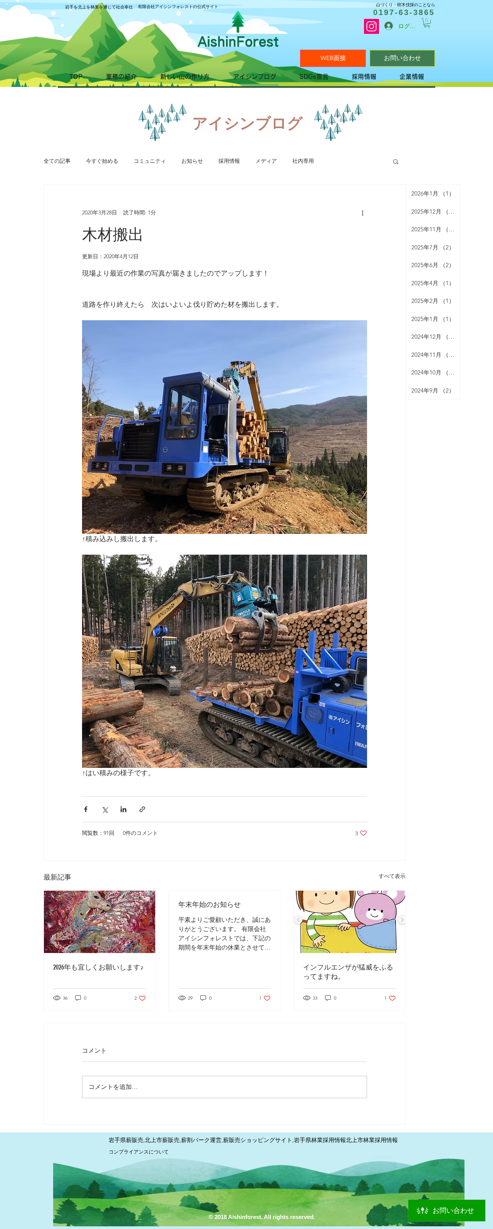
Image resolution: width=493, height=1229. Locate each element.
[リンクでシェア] (142, 809)
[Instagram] (371, 26)
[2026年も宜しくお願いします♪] (99, 922)
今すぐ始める (102, 160)
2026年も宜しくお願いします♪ (98, 967)
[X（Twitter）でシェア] (104, 809)
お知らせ (192, 160)
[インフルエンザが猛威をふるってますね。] (349, 922)
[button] (395, 161)
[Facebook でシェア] (85, 809)
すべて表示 (392, 876)
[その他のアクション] (362, 212)
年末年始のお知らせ (209, 904)
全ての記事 (57, 160)
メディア (266, 160)
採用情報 (229, 160)
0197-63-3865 (404, 12)
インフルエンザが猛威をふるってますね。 (348, 972)
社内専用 (303, 160)
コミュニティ (150, 160)
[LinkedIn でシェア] (123, 809)
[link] (427, 22)
